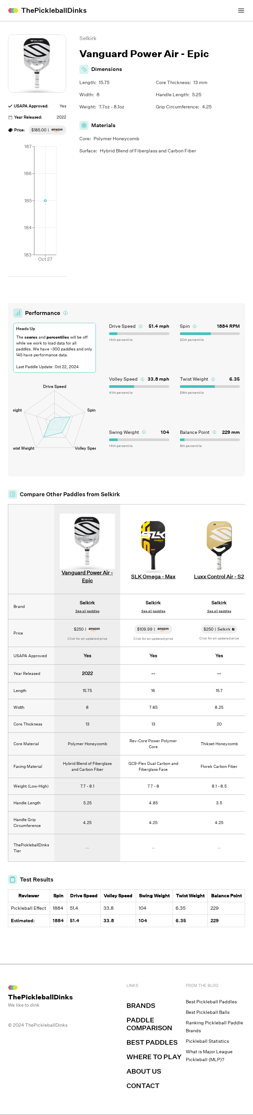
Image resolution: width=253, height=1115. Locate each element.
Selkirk (88, 38)
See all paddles (87, 611)
